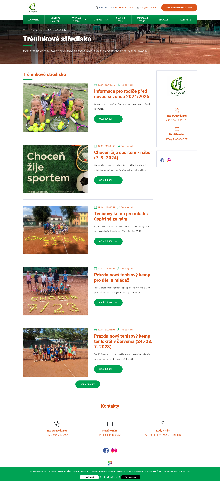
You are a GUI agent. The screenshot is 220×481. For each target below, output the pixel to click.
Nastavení (89, 477)
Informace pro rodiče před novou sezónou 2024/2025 (121, 94)
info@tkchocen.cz (148, 7)
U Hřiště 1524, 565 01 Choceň (163, 434)
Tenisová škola (36, 30)
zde (188, 471)
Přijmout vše (130, 477)
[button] (85, 20)
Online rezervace (176, 7)
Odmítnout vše (110, 477)
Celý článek (105, 119)
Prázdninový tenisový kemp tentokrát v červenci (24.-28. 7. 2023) (123, 341)
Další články (88, 384)
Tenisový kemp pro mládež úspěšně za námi (121, 216)
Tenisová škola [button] (76, 20)
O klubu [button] (98, 20)
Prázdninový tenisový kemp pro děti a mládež (122, 277)
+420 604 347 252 (124, 7)
